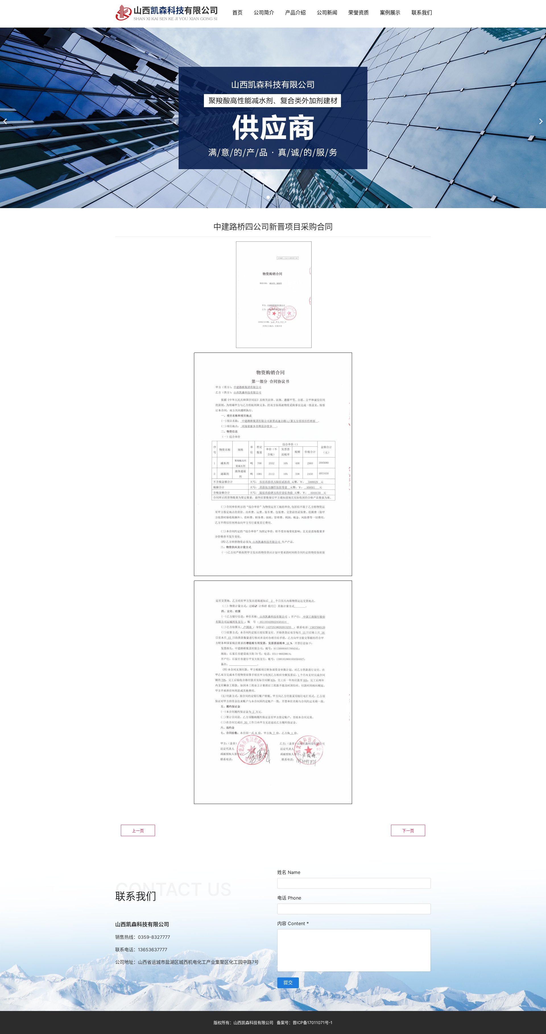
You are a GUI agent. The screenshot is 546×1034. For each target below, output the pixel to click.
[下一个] (540, 118)
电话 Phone (289, 898)
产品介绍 (295, 13)
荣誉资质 (358, 13)
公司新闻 (327, 13)
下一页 (408, 830)
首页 (237, 13)
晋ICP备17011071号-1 (312, 1022)
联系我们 (421, 13)
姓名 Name (288, 872)
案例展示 (390, 13)
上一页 (138, 830)
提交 (288, 982)
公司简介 (264, 13)
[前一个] (5, 118)
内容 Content (293, 923)
